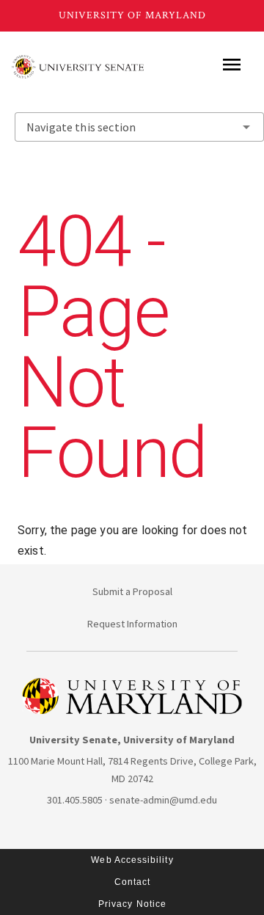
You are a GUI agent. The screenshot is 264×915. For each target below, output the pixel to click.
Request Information (132, 623)
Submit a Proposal (132, 591)
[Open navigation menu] (231, 64)
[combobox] (139, 127)
